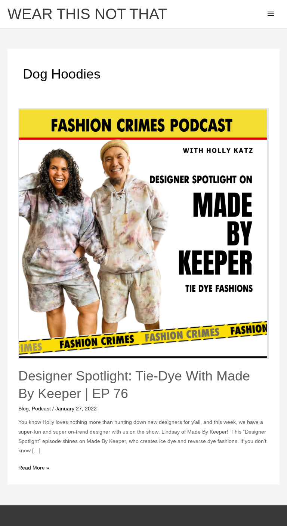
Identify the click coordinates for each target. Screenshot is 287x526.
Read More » (33, 467)
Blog (23, 409)
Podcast (41, 409)
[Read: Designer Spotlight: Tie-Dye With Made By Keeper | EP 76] (143, 233)
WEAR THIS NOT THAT (87, 14)
